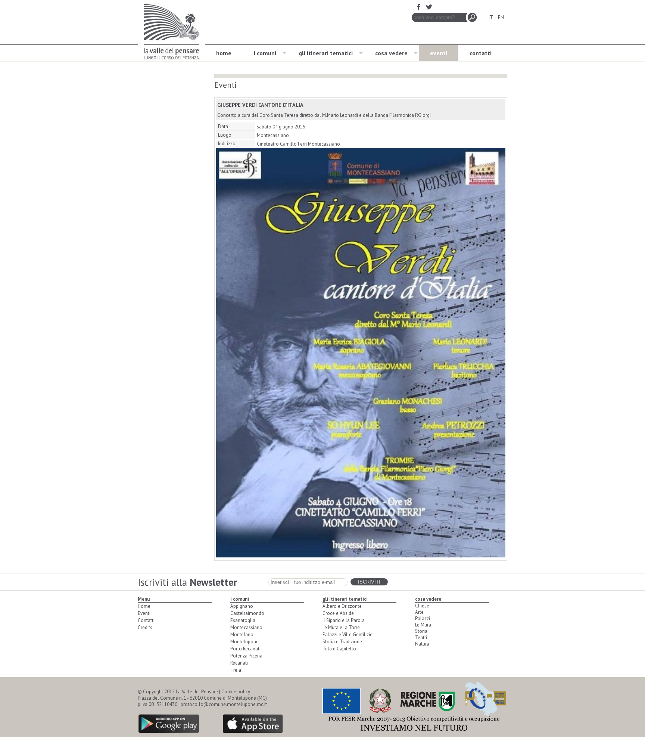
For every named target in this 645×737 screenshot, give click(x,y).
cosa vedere (391, 53)
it (491, 17)
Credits (145, 627)
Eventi (144, 613)
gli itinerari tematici (326, 53)
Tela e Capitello (339, 649)
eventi (438, 53)
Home (144, 606)
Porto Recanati (245, 649)
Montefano (241, 634)
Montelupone (244, 641)
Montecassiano (246, 627)
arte (419, 612)
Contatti (146, 620)
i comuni (265, 53)
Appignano (241, 606)
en (501, 17)
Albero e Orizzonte (342, 606)
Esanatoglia (242, 620)
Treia (235, 670)
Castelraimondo (247, 613)
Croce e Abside (338, 613)
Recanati (239, 663)
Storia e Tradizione (342, 641)
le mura (423, 625)
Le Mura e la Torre (341, 627)
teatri (421, 637)
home (223, 53)
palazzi (422, 618)
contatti (481, 53)
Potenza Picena (246, 656)
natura (422, 644)
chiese (422, 606)
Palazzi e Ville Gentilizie (347, 634)
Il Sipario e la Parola (343, 620)
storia (421, 631)
